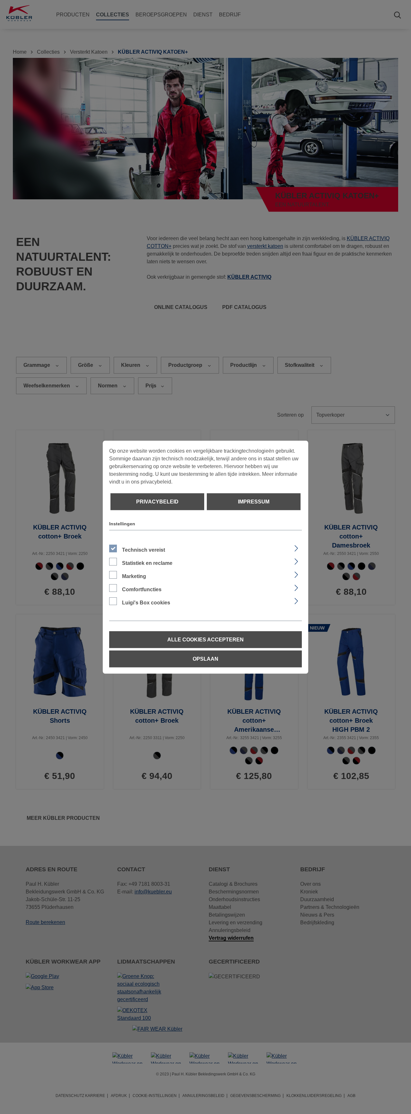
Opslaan (205, 658)
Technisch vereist (143, 549)
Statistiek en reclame (147, 563)
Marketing (134, 576)
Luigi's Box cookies (146, 602)
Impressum (253, 501)
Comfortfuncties (142, 589)
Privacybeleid (157, 501)
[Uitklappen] (296, 547)
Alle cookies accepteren (205, 639)
